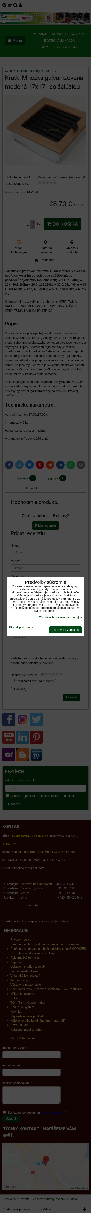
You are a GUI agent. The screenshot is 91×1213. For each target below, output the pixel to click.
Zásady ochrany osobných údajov (60, 617)
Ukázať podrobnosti (21, 627)
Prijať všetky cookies (65, 630)
